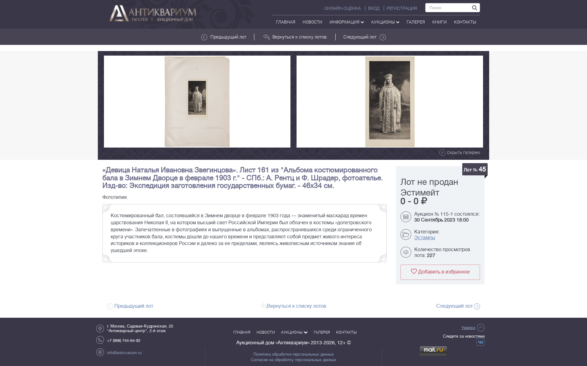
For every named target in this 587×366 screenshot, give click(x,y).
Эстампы (424, 237)
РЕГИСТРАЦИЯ (402, 8)
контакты (465, 22)
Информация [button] (345, 22)
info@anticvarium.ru (124, 352)
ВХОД (373, 8)
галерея (416, 22)
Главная (285, 22)
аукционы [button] (383, 22)
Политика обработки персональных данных (293, 354)
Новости (312, 22)
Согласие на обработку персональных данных (293, 359)
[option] (197, 102)
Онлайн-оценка (342, 8)
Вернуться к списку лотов (299, 37)
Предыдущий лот (228, 37)
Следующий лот (360, 37)
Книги (439, 22)
